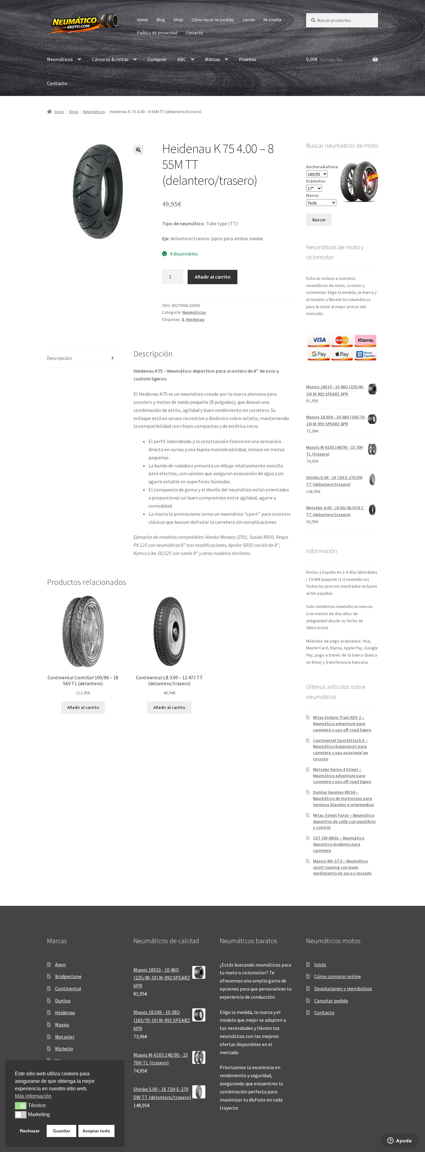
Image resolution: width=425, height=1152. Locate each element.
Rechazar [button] (30, 1130)
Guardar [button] (61, 1130)
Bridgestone (68, 976)
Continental (68, 988)
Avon (60, 964)
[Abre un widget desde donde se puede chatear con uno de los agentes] (400, 1141)
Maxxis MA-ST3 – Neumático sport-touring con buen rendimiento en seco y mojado (342, 867)
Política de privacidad (157, 33)
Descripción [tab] (59, 358)
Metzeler (64, 1037)
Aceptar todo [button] (96, 1130)
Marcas (212, 59)
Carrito (248, 19)
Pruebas (247, 59)
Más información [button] (33, 1096)
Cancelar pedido (331, 1000)
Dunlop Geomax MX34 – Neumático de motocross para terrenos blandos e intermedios (343, 798)
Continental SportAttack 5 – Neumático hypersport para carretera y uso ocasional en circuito (340, 750)
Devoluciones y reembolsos (343, 988)
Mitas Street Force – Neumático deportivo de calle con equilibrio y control (344, 821)
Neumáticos (60, 59)
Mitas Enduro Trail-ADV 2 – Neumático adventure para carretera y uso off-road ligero (342, 724)
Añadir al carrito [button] (83, 707)
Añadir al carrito (213, 277)
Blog (160, 19)
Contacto (194, 33)
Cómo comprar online (337, 976)
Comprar (156, 59)
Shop (178, 19)
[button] (138, 150)
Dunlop (63, 1000)
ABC (181, 59)
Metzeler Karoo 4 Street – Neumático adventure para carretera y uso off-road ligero (342, 776)
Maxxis (62, 1024)
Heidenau (195, 319)
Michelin (64, 1048)
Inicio (59, 111)
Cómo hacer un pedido (213, 19)
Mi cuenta (272, 19)
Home (142, 19)
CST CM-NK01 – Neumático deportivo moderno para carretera (338, 844)
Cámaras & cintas (110, 59)
